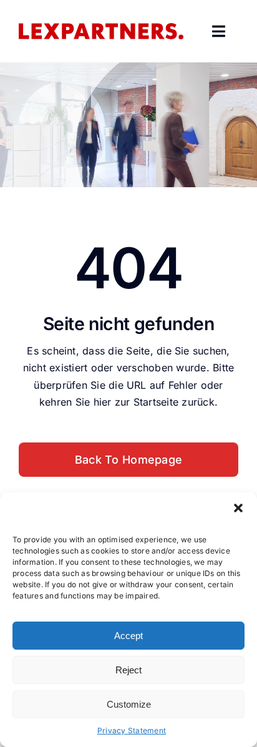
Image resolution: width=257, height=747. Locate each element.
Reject (128, 670)
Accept (128, 635)
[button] (238, 508)
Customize (129, 704)
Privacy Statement (131, 730)
